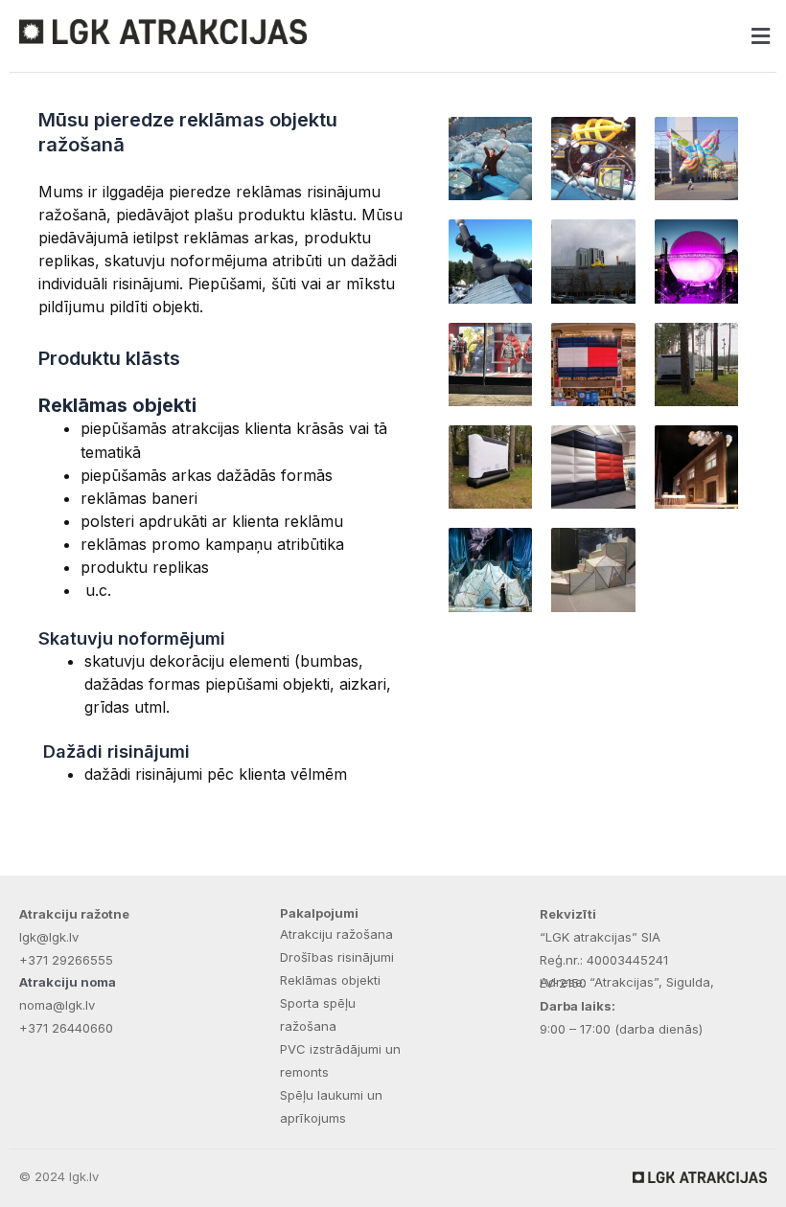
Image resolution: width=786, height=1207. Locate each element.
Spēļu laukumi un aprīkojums (331, 1106)
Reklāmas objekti (330, 980)
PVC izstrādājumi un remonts (340, 1060)
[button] (584, 36)
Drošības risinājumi (337, 957)
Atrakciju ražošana (336, 934)
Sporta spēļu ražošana (318, 1014)
